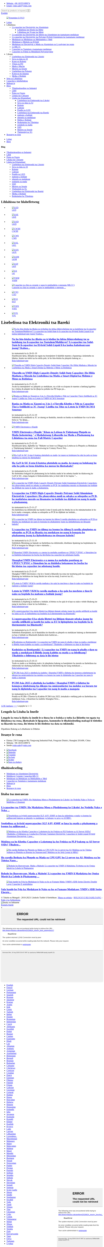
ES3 (14, 301)
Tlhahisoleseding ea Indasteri (24, 88)
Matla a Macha (18, 66)
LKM (14, 259)
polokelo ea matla (24, 125)
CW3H (15, 231)
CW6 (14, 238)
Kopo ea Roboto (19, 61)
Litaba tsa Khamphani (21, 98)
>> (16, 706)
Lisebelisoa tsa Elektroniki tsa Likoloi (28, 56)
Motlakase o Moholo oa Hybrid (25, 42)
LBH (14, 91)
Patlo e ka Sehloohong (10, 900)
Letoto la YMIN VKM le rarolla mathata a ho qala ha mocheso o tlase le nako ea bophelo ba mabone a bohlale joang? (52, 592)
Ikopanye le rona (13, 134)
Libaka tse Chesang (20, 95)
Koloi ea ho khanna (20, 73)
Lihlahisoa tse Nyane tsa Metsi (30, 32)
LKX (14, 252)
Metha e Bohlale (19, 76)
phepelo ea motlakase (26, 117)
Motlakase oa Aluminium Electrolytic (22, 774)
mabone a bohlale (24, 115)
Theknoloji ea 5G (24, 132)
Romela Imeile (7, 905)
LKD (14, 224)
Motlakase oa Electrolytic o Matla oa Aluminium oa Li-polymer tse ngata (43, 44)
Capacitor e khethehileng (17, 81)
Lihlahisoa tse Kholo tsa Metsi (30, 30)
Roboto (20, 105)
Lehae (9, 22)
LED (14, 210)
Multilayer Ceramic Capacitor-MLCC (22, 776)
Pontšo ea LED (23, 110)
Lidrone (20, 108)
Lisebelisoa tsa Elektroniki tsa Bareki (33, 112)
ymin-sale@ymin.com (21, 745)
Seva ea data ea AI (20, 59)
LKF (14, 266)
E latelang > (9, 706)
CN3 (14, 294)
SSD (19, 127)
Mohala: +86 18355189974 (18, 3)
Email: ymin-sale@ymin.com (18, 6)
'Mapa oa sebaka (65, 897)
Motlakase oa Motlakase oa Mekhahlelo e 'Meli (32, 39)
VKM (14, 280)
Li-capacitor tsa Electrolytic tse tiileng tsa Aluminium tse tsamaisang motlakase (45, 34)
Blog (8, 86)
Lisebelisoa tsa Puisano (22, 71)
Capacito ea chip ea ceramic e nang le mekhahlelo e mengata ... (39, 287)
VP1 (14, 316)
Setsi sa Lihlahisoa (14, 78)
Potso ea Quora (18, 93)
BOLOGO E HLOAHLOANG (87, 897)
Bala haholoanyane (20, 360)
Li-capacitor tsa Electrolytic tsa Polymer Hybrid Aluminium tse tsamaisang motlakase (48, 37)
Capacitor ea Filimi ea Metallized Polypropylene (32, 52)
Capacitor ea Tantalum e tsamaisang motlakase (32, 49)
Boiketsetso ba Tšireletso (28, 122)
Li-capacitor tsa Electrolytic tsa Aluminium (30, 27)
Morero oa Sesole (19, 69)
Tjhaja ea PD (17, 64)
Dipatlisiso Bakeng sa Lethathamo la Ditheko (20, 729)
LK (13, 273)
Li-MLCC (16, 47)
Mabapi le (10, 83)
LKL (14, 245)
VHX (14, 308)
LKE (14, 217)
